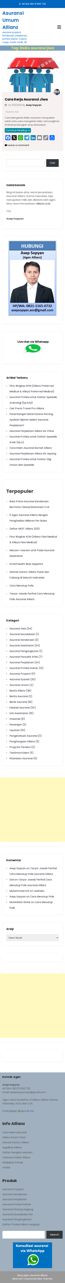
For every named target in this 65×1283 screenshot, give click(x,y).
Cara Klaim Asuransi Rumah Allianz (30, 448)
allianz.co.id (43, 203)
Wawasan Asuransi (21, 758)
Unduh (6, 1167)
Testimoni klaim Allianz (16, 1157)
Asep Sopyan (17, 868)
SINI (31, 1111)
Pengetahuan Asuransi (23, 736)
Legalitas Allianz (12, 1147)
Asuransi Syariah (19, 679)
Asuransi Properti (20, 674)
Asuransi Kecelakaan (22, 634)
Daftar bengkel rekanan (17, 1152)
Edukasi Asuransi (19, 707)
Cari (52, 163)
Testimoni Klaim (19, 753)
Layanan (14, 730)
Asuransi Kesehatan (21, 645)
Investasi (14, 719)
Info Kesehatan (18, 713)
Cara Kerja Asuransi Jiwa (26, 99)
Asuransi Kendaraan (21, 640)
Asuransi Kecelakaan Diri (17, 1214)
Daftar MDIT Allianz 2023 (24, 528)
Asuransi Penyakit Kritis (23, 657)
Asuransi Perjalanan (21, 662)
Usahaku (39, 891)
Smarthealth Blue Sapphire (26, 564)
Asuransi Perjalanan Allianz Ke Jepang (32, 453)
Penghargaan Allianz (22, 741)
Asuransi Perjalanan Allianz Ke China (31, 431)
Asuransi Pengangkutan (24, 651)
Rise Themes (45, 1278)
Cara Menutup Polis (21, 585)
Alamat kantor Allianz (15, 1142)
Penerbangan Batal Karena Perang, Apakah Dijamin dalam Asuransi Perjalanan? (31, 419)
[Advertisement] (32, 809)
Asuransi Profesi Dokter (23, 668)
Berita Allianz (17, 690)
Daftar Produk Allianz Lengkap (21, 1224)
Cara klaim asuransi (14, 1132)
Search (54, 1234)
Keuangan (15, 724)
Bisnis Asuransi (18, 702)
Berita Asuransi (18, 696)
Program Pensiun (20, 747)
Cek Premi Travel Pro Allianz (26, 408)
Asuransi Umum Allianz (13, 20)
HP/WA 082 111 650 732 (33, 3)
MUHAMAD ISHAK (19, 902)
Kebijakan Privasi (12, 1162)
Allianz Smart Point (14, 1137)
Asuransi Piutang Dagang (17, 1209)
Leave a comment (18, 145)
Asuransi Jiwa (12, 112)
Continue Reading (16, 130)
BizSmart (18, 1278)
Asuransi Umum (19, 685)
